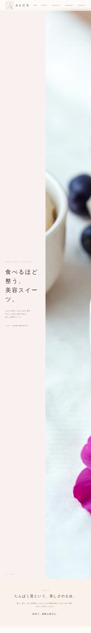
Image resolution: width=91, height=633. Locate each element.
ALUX (23, 5)
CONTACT (82, 5)
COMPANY (69, 5)
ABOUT (45, 5)
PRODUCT (56, 5)
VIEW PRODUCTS (20, 326)
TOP (35, 5)
